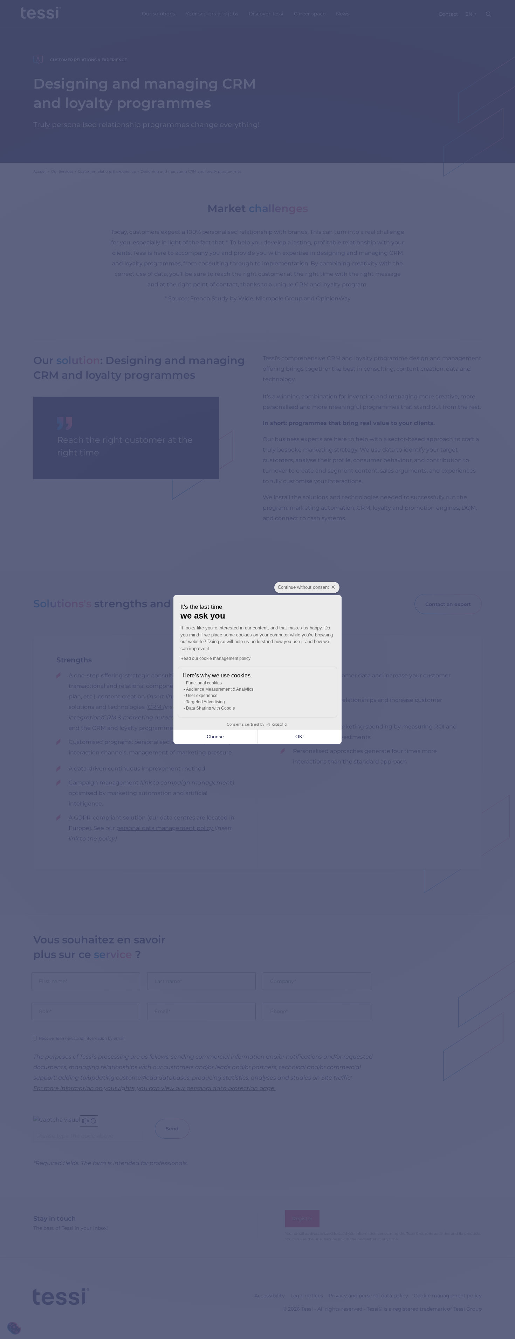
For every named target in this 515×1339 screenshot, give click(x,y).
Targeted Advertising (205, 701)
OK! (299, 736)
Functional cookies (204, 683)
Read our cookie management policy (215, 658)
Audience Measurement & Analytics (219, 689)
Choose (215, 736)
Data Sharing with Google (210, 708)
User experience (202, 695)
